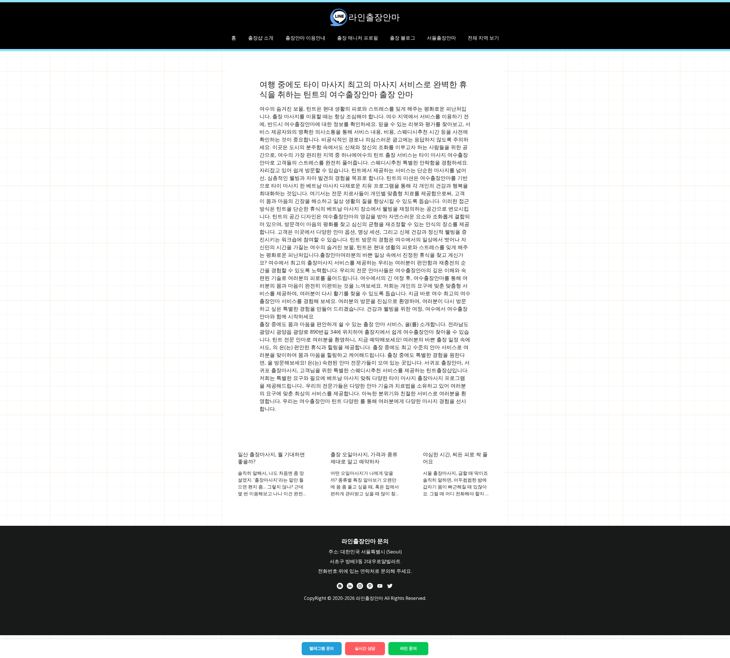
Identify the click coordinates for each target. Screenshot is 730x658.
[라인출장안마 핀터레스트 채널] (370, 586)
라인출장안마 (374, 17)
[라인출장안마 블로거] (340, 586)
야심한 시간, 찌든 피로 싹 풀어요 (455, 458)
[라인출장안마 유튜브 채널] (380, 586)
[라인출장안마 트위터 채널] (390, 586)
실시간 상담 (365, 648)
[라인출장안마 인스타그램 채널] (360, 586)
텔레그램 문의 (321, 648)
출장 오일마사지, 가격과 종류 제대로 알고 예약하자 (364, 458)
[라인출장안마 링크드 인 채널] (350, 586)
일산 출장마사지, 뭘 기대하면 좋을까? (271, 458)
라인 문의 (408, 648)
